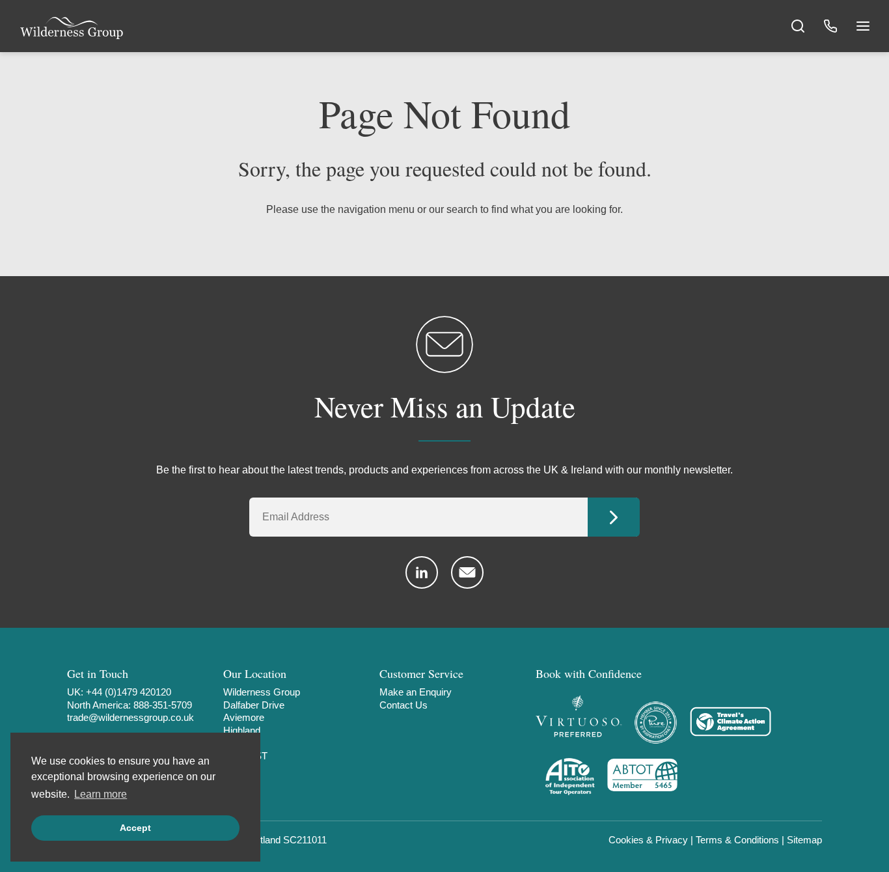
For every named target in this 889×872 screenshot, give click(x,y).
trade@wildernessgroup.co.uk (130, 717)
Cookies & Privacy (648, 839)
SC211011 (305, 839)
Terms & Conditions (737, 839)
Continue (614, 517)
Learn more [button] (100, 794)
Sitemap (804, 839)
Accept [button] (135, 828)
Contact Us (403, 704)
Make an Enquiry (415, 691)
